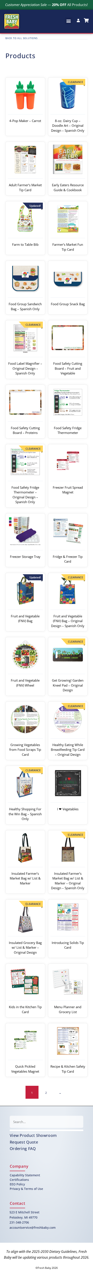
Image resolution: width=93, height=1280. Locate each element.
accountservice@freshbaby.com (33, 1227)
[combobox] (46, 1122)
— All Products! (46, 4)
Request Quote (24, 1142)
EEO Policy (17, 1184)
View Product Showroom (33, 1135)
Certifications (19, 1180)
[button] (68, 20)
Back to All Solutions (21, 38)
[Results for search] (46, 1130)
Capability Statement (25, 1175)
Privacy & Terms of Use (26, 1189)
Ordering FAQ (23, 1148)
